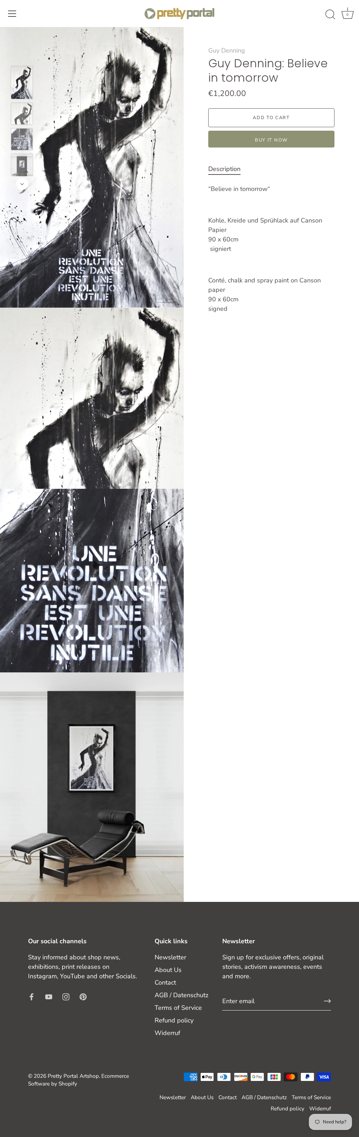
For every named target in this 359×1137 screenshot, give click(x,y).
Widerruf (167, 1033)
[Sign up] (327, 1001)
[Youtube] (48, 996)
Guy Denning (226, 50)
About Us (168, 970)
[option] (22, 84)
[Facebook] (31, 996)
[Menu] (12, 13)
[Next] (22, 184)
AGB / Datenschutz (181, 995)
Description (224, 169)
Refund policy (174, 1020)
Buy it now (271, 140)
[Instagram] (65, 996)
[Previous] (22, 55)
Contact (165, 982)
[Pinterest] (83, 996)
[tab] (228, 169)
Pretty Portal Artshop (73, 1076)
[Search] (330, 14)
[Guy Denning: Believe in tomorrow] (22, 82)
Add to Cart (271, 118)
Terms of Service (178, 1008)
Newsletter (170, 957)
